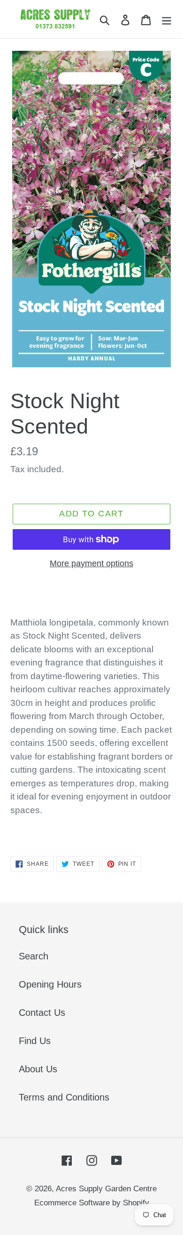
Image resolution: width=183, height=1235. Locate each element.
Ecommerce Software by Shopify (91, 1202)
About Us (38, 1069)
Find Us (35, 1041)
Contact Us (42, 1012)
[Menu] (166, 19)
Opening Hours (50, 984)
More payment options (91, 563)
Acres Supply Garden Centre (106, 1188)
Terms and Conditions (64, 1097)
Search (33, 956)
